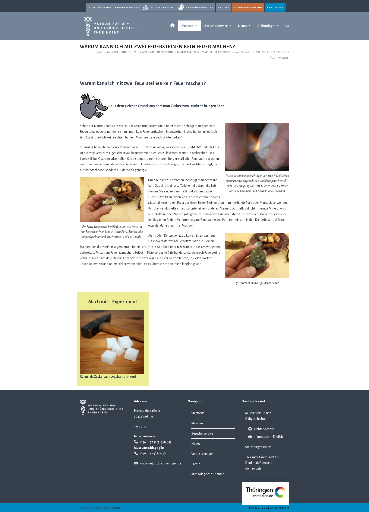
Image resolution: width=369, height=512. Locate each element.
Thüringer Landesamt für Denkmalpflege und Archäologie (262, 462)
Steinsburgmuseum (248, 7)
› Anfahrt (140, 426)
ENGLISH (223, 7)
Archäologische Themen (207, 474)
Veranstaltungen (202, 453)
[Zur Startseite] (171, 25)
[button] (287, 25)
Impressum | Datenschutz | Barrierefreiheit (269, 508)
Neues (195, 443)
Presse (195, 464)
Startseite (198, 413)
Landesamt (275, 7)
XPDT (118, 508)
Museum (197, 423)
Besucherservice (202, 433)
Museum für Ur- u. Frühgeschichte (113, 7)
